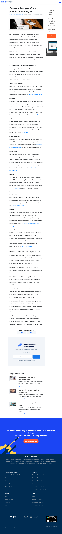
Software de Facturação (38, 475)
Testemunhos (8, 480)
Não (31, 332)
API (6, 505)
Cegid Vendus (55, 526)
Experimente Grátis (31, 441)
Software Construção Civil (39, 489)
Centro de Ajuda (9, 499)
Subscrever (36, 356)
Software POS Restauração (39, 480)
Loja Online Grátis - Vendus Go (13, 475)
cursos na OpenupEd (27, 246)
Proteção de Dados (37, 508)
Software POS (35, 477)
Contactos (7, 508)
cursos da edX (25, 132)
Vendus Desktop (9, 486)
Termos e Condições (37, 502)
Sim (22, 332)
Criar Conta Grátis (37, 499)
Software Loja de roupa (38, 483)
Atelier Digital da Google (35, 94)
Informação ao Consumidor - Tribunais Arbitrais (12, 527)
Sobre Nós (7, 502)
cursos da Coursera (36, 115)
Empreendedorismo (18, 14)
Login (33, 496)
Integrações (8, 483)
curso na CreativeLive (17, 205)
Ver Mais (21, 386)
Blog (10, 14)
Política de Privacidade (30, 360)
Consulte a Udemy (14, 188)
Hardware (7, 477)
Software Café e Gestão (38, 486)
